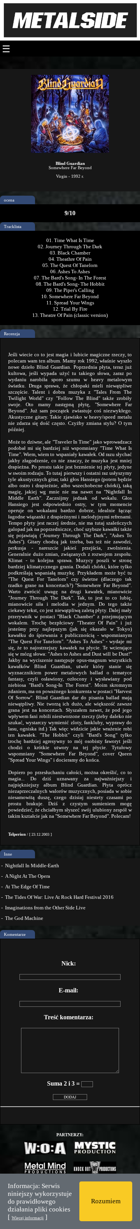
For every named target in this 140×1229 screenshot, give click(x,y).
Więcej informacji (28, 1217)
